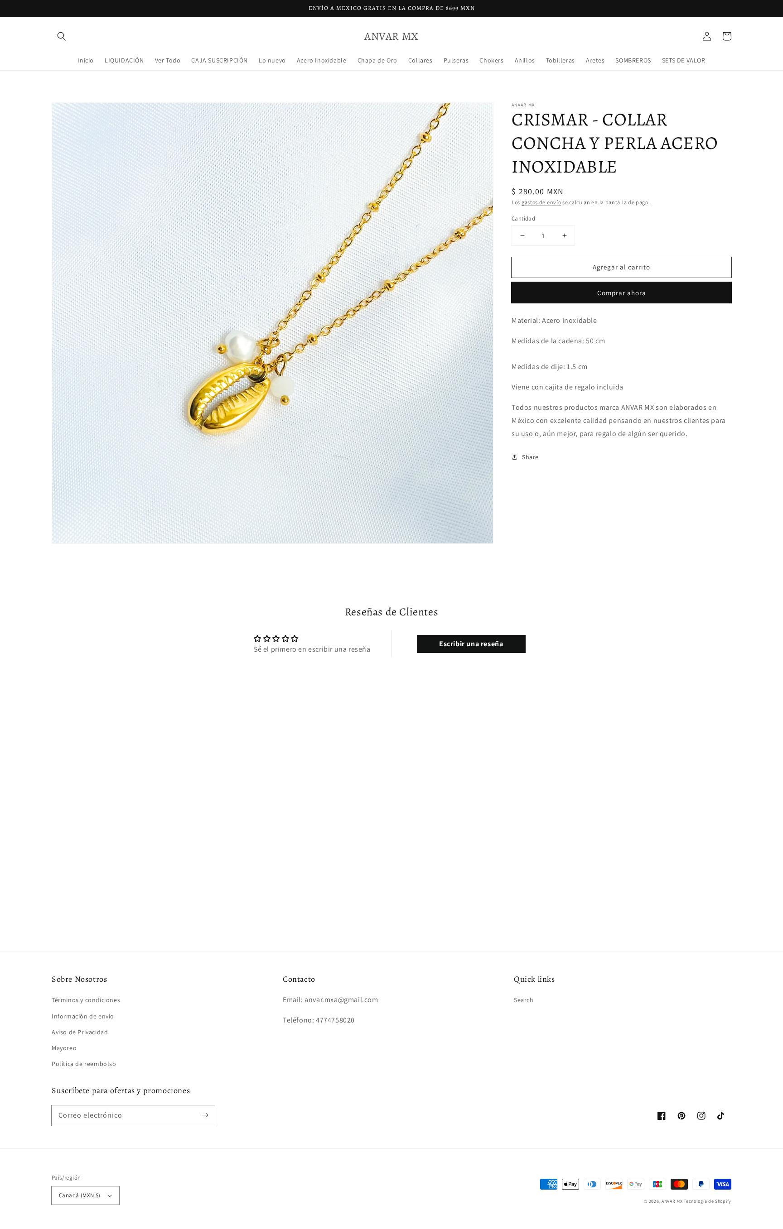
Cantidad (523, 218)
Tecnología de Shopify (707, 1201)
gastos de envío (541, 202)
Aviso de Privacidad (80, 1032)
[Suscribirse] (205, 1115)
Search (524, 1000)
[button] (62, 36)
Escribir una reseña (471, 643)
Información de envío (83, 1016)
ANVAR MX (672, 1201)
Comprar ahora (621, 292)
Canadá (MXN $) (80, 1195)
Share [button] (530, 457)
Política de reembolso (84, 1064)
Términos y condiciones (86, 1000)
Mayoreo (64, 1048)
